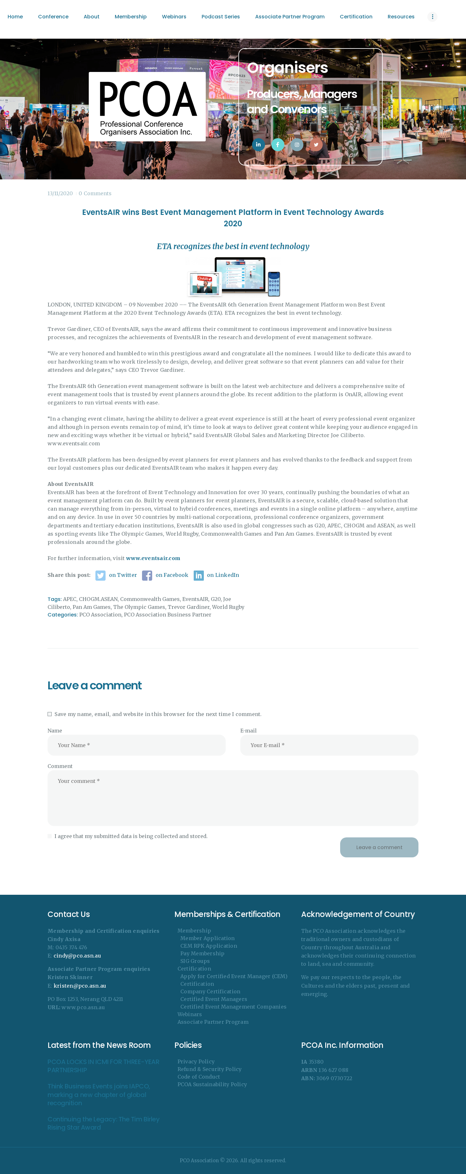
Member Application (207, 938)
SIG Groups (195, 961)
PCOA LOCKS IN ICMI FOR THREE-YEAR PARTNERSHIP (103, 1066)
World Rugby (228, 607)
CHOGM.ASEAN (98, 599)
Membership (194, 930)
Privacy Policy (196, 1061)
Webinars (190, 1014)
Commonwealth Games (150, 599)
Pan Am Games (92, 607)
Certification (194, 968)
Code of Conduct (199, 1077)
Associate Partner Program (213, 1022)
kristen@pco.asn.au (80, 986)
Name (55, 730)
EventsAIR (195, 599)
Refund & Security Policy (210, 1069)
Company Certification (210, 991)
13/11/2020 (60, 193)
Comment (60, 766)
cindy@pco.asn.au (77, 955)
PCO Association (100, 614)
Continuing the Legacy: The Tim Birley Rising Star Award (103, 1123)
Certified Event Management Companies (233, 1006)
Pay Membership (202, 953)
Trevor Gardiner (189, 607)
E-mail (248, 730)
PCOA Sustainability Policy (212, 1084)
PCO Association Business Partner (167, 614)
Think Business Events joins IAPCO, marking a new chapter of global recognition (99, 1094)
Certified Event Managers (213, 999)
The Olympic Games (139, 607)
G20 (216, 599)
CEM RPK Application (208, 946)
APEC (69, 599)
